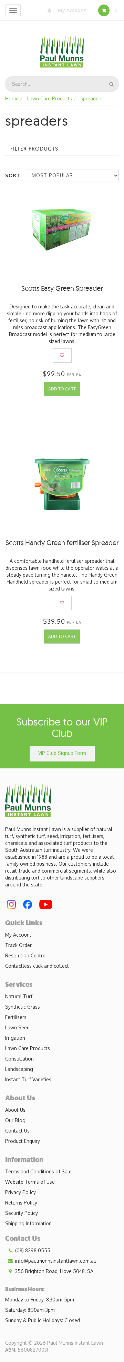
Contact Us (17, 1131)
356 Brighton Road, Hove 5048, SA (53, 1271)
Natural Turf (18, 996)
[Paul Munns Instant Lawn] (62, 47)
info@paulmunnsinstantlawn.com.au (55, 1261)
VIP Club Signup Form (62, 753)
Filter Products (34, 149)
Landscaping (19, 1069)
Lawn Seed (17, 1027)
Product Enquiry (22, 1141)
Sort (12, 175)
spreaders (92, 98)
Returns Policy (21, 1203)
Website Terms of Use (30, 1182)
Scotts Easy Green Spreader (62, 288)
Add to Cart (62, 388)
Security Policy (21, 1213)
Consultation (19, 1059)
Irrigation (15, 1038)
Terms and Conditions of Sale (38, 1171)
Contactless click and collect (37, 966)
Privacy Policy (20, 1192)
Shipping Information (28, 1223)
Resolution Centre (25, 955)
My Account (71, 10)
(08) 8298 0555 (32, 1250)
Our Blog (15, 1120)
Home (12, 98)
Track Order (18, 945)
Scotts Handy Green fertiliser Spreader (62, 542)
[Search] (111, 84)
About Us (15, 1110)
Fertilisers (16, 1017)
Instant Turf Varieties (28, 1079)
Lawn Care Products (49, 98)
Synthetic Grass (22, 1007)
